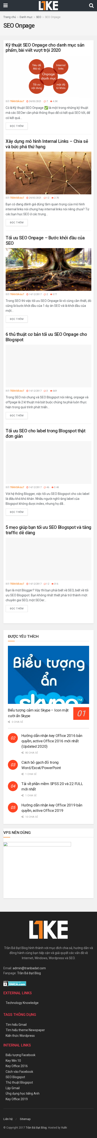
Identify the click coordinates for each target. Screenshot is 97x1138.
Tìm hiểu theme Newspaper (25, 1030)
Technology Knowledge (22, 1003)
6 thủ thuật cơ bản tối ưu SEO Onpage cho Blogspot (46, 337)
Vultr (64, 1127)
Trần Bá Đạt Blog (29, 973)
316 (56, 584)
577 (54, 294)
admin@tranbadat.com (29, 968)
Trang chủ (9, 17)
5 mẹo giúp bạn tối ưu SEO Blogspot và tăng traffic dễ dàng (48, 530)
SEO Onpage (52, 17)
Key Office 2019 (17, 1099)
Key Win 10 (13, 1060)
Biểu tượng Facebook (20, 1055)
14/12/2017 (35, 294)
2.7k (56, 198)
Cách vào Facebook (19, 1071)
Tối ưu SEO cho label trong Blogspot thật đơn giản (45, 433)
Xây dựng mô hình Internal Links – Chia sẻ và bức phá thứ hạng (47, 144)
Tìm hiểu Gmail (16, 1024)
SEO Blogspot (15, 1077)
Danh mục (26, 17)
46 (47, 487)
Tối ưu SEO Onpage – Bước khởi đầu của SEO (45, 240)
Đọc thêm (16, 126)
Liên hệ (8, 1119)
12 (47, 198)
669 (54, 391)
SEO (38, 17)
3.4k (56, 487)
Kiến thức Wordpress (20, 1035)
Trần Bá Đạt (17, 101)
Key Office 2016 (17, 1066)
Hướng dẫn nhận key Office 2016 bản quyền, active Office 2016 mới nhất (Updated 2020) (51, 741)
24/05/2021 (35, 101)
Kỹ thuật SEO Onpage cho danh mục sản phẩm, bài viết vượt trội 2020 (45, 47)
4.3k (55, 101)
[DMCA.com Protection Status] (14, 983)
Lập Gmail (13, 1088)
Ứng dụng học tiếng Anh (22, 1093)
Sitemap (25, 1119)
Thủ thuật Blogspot (19, 1082)
